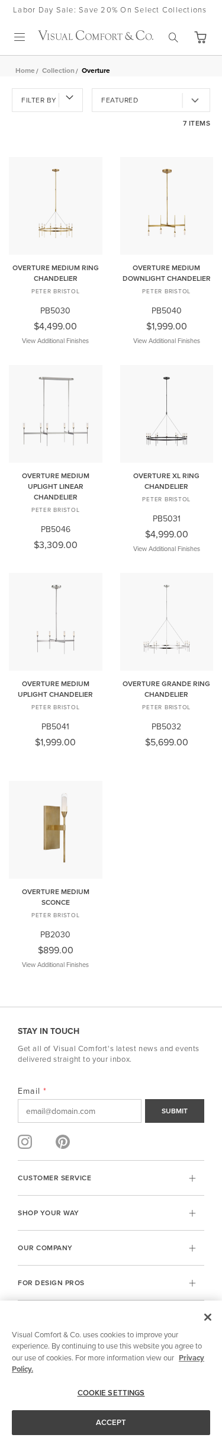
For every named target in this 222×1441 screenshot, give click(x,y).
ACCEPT (111, 1422)
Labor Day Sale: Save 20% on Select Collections (110, 9)
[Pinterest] (63, 1142)
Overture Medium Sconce (55, 896)
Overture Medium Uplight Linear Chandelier (55, 486)
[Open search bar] (173, 37)
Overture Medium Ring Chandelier (55, 272)
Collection (58, 70)
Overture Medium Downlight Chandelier (167, 272)
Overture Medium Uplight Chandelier (55, 688)
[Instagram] (25, 1142)
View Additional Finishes (55, 340)
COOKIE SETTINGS (111, 1392)
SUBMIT (175, 1111)
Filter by (39, 100)
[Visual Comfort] (95, 36)
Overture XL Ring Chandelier (166, 480)
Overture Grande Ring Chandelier (166, 688)
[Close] (208, 1317)
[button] (200, 37)
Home (25, 70)
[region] (111, 1371)
